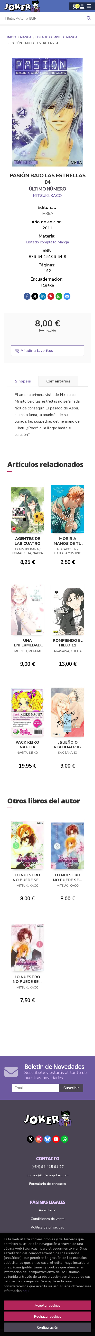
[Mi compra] (75, 6)
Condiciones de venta (48, 1218)
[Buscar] (89, 18)
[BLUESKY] (47, 1139)
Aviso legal (48, 1210)
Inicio (11, 37)
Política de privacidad (47, 1227)
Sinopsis (23, 381)
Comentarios (58, 381)
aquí (26, 1290)
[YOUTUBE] (56, 1139)
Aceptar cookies (47, 1305)
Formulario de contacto (47, 1183)
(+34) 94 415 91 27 (47, 1166)
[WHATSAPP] (64, 1139)
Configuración (47, 1327)
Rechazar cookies (47, 1316)
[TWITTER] (30, 1139)
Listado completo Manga (56, 37)
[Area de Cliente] (82, 6)
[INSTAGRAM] (39, 1139)
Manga (26, 37)
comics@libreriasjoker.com (47, 1175)
